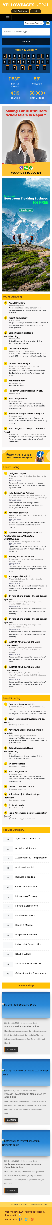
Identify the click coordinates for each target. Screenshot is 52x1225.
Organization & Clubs (26, 886)
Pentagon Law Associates (21, 556)
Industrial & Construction (28, 944)
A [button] (4, 56)
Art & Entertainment (26, 848)
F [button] (28, 56)
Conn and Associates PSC (22, 704)
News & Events (23, 953)
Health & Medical (24, 925)
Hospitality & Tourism (26, 934)
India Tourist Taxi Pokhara (21, 493)
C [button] (14, 56)
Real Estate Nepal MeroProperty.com (27, 413)
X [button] (30, 68)
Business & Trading (25, 876)
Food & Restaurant (25, 915)
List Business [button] (20, 11)
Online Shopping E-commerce (31, 973)
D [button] (19, 56)
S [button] (42, 62)
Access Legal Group (18, 512)
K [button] (4, 62)
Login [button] (35, 11)
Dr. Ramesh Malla (17, 763)
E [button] (24, 56)
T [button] (47, 62)
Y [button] (37, 68)
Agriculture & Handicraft (28, 838)
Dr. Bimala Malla (16, 805)
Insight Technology (18, 317)
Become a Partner (19, 1204)
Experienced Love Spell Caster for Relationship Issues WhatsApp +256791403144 (23, 536)
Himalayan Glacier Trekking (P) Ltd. (26, 390)
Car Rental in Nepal (18, 348)
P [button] (28, 62)
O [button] (23, 62)
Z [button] (44, 68)
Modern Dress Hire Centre (21, 786)
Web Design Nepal (18, 398)
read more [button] (11, 1049)
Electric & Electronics (26, 905)
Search (26, 41)
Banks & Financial (24, 867)
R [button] (37, 62)
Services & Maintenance (28, 963)
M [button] (14, 62)
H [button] (38, 56)
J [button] (47, 56)
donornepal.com (17, 380)
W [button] (22, 68)
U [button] (7, 68)
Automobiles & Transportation (31, 857)
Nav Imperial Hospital (19, 576)
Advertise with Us (39, 1204)
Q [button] (33, 62)
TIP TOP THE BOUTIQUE (19, 363)
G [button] (33, 56)
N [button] (18, 62)
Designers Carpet (17, 473)
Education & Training (26, 896)
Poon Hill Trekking (17, 303)
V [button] (14, 68)
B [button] (9, 56)
